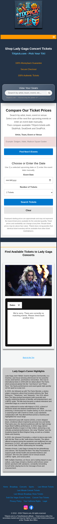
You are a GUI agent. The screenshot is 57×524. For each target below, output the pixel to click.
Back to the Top (28, 358)
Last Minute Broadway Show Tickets (28, 494)
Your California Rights (32, 501)
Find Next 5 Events (29, 152)
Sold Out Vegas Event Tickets (18, 498)
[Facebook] (31, 507)
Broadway (14, 487)
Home (5, 487)
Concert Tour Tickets (40, 498)
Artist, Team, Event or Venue (28, 135)
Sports (31, 487)
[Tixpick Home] (28, 14)
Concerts (23, 487)
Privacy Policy (16, 501)
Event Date (28, 175)
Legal (45, 501)
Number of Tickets (28, 187)
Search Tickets (28, 202)
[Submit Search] (49, 93)
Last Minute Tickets (46, 487)
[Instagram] (26, 507)
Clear (28, 210)
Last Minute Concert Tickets (28, 490)
